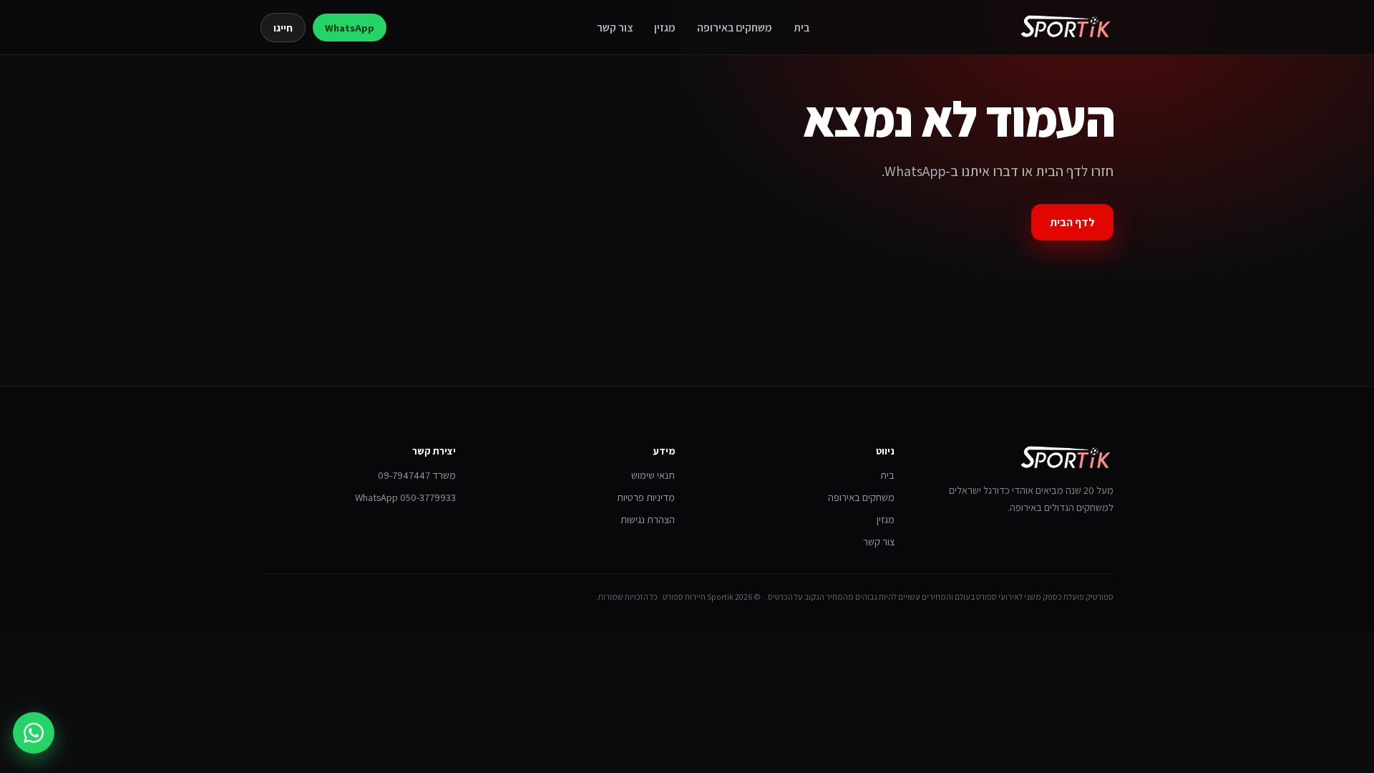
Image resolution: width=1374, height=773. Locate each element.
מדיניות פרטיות (646, 497)
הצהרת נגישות (647, 519)
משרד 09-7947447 (417, 475)
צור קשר (615, 27)
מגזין (665, 27)
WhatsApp (349, 27)
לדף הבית (1072, 222)
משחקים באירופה (734, 27)
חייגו (283, 27)
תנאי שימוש (653, 475)
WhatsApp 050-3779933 (405, 497)
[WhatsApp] (33, 731)
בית (801, 27)
